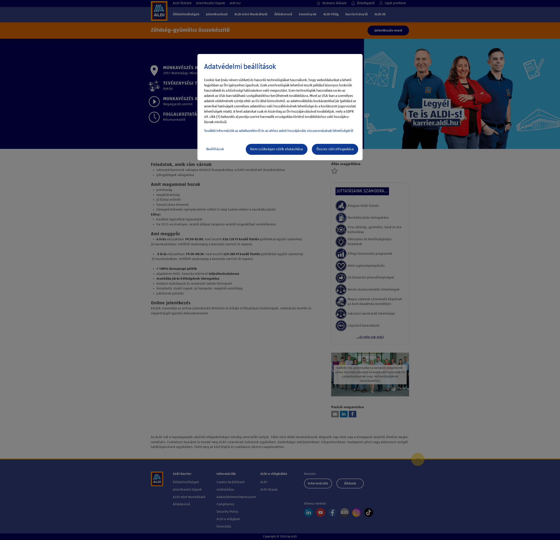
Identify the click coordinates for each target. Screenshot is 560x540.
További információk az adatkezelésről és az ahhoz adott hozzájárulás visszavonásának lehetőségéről (278, 131)
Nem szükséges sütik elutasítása (276, 149)
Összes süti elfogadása (335, 149)
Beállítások (215, 149)
